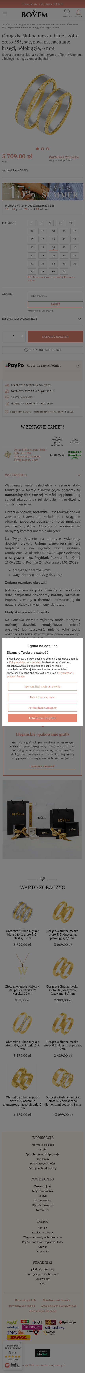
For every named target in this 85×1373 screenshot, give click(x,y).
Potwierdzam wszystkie (42, 718)
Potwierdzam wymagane (42, 707)
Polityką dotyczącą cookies (25, 662)
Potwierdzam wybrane (42, 697)
